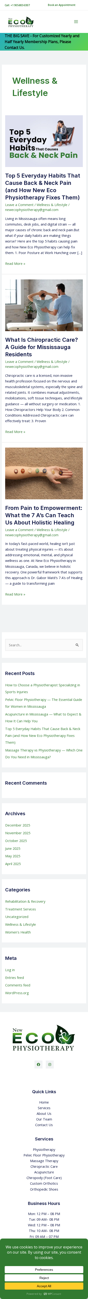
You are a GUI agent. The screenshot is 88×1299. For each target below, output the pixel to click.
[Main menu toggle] (76, 22)
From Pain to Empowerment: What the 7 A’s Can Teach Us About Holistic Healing (43, 515)
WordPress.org (17, 992)
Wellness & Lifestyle (52, 204)
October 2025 (16, 840)
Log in (10, 969)
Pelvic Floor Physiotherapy (44, 1155)
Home (44, 1102)
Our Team (44, 1119)
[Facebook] (38, 1065)
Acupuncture (44, 1172)
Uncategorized (16, 916)
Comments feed (17, 985)
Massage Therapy (44, 1160)
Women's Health (18, 932)
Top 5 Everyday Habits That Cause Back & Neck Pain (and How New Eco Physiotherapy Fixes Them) (42, 186)
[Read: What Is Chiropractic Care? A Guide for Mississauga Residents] (44, 304)
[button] (61, 5)
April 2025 (13, 863)
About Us (44, 1113)
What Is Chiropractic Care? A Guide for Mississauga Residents (41, 347)
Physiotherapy (44, 1149)
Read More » (15, 263)
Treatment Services (20, 909)
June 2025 (12, 848)
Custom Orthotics (44, 1183)
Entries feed (14, 977)
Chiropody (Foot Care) (44, 1177)
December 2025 (17, 825)
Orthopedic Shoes (44, 1189)
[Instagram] (50, 1065)
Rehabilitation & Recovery (25, 901)
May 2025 (12, 856)
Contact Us (44, 1124)
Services (44, 1107)
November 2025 (17, 832)
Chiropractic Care (44, 1166)
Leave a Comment (19, 204)
